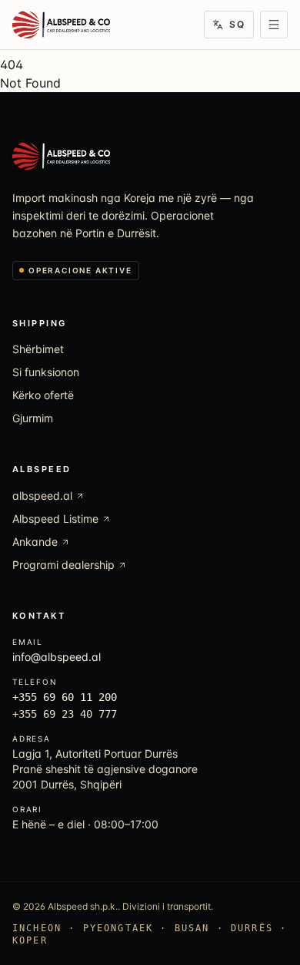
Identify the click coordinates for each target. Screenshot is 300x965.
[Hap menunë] (274, 24)
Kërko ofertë (43, 395)
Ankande (35, 541)
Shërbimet (38, 348)
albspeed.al (42, 495)
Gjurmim (32, 418)
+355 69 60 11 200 (64, 697)
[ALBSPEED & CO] (61, 24)
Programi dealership (63, 564)
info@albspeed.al (56, 656)
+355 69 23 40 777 (64, 714)
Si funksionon (45, 371)
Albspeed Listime (55, 518)
